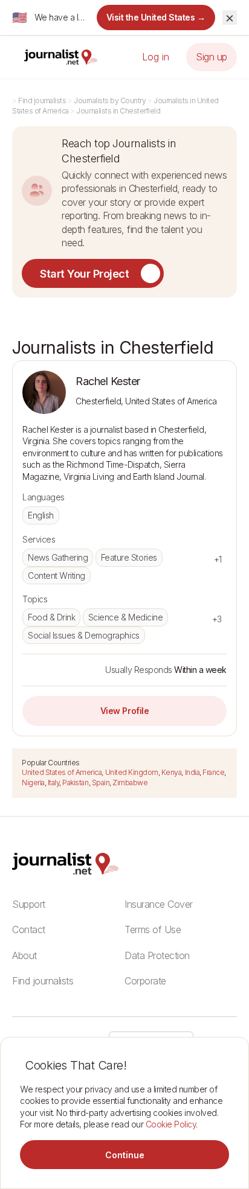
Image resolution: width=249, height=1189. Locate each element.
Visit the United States (156, 17)
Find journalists (42, 100)
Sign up (211, 57)
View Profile (124, 711)
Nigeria (33, 782)
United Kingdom (131, 772)
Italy (54, 782)
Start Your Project (84, 273)
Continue (124, 1155)
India (192, 772)
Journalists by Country (110, 100)
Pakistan (75, 782)
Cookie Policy (171, 1124)
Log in (155, 57)
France (213, 772)
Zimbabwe (129, 782)
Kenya (171, 772)
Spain (101, 782)
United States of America (62, 772)
